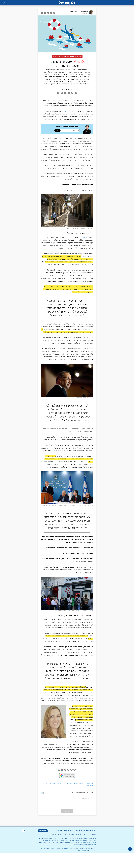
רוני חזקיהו (60, 783)
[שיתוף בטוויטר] (47, 13)
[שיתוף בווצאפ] (42, 13)
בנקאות (76, 783)
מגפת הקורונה (73, 11)
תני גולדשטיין (84, 12)
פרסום (67, 811)
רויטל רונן (45, 783)
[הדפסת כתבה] (58, 93)
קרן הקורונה (67, 111)
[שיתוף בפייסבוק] (44, 13)
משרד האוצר (68, 783)
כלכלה (82, 783)
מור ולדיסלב (90, 785)
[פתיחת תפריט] (4, 3)
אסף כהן (52, 783)
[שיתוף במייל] (51, 13)
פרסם (84, 237)
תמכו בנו (42, 831)
